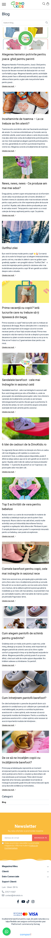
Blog (4, 802)
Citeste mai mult (8, 86)
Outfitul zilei (10, 248)
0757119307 (10, 892)
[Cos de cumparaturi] (47, 3)
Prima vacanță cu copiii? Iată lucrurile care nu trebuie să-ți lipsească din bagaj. (20, 312)
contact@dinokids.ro (14, 895)
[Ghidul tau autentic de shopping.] (25, 935)
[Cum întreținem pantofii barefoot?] (25, 682)
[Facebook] (18, 901)
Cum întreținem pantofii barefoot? (24, 698)
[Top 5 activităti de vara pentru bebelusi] (25, 488)
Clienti (5, 871)
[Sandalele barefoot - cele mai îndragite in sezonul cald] (25, 364)
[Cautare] (46, 22)
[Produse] (4, 5)
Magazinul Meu (10, 866)
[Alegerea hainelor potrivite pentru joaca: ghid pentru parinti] (25, 38)
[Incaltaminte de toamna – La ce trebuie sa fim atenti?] (25, 103)
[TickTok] (28, 901)
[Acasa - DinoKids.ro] (17, 4)
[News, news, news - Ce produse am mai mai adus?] (25, 167)
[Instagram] (33, 901)
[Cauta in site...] (43, 3)
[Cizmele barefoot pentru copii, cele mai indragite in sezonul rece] (25, 553)
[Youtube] (23, 901)
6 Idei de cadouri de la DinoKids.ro (24, 444)
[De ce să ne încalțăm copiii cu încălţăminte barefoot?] (25, 742)
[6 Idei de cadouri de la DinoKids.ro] (25, 428)
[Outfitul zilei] (25, 232)
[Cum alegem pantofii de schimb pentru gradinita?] (25, 617)
